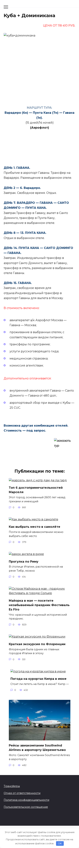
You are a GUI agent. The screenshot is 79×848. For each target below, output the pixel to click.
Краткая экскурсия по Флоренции (37, 644)
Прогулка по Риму (23, 561)
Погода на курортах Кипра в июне (38, 679)
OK (60, 843)
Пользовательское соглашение (26, 807)
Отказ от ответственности (22, 793)
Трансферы (12, 786)
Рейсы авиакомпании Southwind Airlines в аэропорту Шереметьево (37, 748)
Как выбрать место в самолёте (34, 526)
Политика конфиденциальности (26, 800)
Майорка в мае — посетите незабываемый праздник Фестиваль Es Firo (39, 605)
